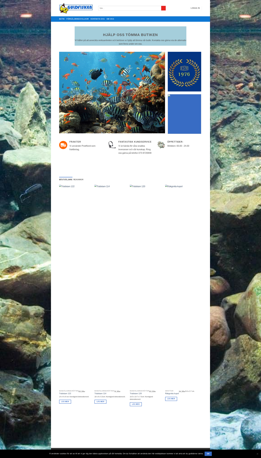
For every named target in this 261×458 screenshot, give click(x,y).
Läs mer (65, 401)
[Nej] (257, 454)
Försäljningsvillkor (77, 19)
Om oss (110, 19)
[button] (195, 8)
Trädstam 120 (136, 393)
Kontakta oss (98, 19)
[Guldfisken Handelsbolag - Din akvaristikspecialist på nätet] (76, 8)
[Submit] (163, 8)
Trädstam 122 (65, 393)
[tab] (65, 179)
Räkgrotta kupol (172, 393)
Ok (208, 454)
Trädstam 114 (100, 393)
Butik (62, 19)
